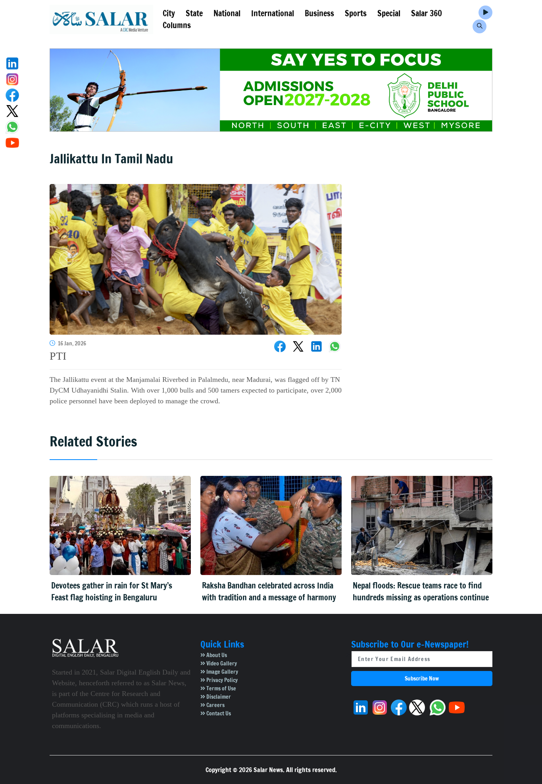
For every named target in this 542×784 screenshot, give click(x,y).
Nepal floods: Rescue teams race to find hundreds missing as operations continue (421, 591)
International (272, 13)
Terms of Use (220, 688)
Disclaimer (218, 697)
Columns (177, 25)
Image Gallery (221, 672)
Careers (215, 705)
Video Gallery (221, 663)
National (226, 13)
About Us (216, 655)
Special (388, 13)
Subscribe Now (422, 678)
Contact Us (218, 713)
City (169, 13)
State (194, 13)
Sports (356, 13)
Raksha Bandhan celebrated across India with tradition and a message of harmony (269, 591)
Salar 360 (426, 13)
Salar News (268, 769)
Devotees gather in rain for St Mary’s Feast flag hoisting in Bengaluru (111, 591)
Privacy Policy (221, 680)
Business (319, 13)
